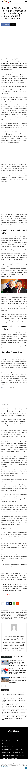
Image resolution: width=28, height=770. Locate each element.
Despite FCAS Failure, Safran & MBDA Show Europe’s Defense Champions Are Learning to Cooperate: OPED (14, 718)
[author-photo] (14, 631)
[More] (17, 24)
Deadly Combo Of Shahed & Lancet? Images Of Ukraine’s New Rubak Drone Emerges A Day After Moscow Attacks (7, 615)
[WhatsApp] (14, 603)
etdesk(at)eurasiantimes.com (12, 595)
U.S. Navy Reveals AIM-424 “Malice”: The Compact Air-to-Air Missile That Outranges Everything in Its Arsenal (13, 712)
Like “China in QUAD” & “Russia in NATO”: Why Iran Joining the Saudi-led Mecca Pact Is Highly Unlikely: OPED (13, 700)
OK (25, 768)
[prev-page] (2, 686)
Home (2, 5)
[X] (10, 603)
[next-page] (5, 686)
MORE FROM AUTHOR (18, 656)
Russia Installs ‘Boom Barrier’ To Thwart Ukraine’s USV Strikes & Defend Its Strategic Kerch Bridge (20, 615)
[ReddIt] (17, 603)
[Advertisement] (14, 42)
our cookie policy (4, 766)
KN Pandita (5, 21)
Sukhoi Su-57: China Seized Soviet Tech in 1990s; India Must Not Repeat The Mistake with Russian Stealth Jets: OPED (13, 694)
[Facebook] (7, 603)
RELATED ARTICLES (6, 656)
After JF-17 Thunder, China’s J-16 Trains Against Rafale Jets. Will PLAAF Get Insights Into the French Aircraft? (13, 706)
